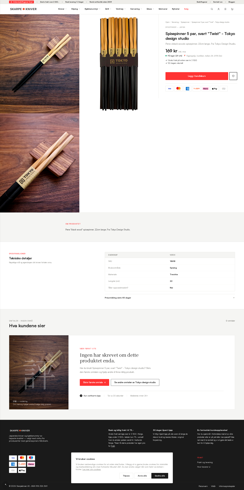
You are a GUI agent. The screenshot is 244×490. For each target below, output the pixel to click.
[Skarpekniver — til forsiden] (29, 430)
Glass (149, 9)
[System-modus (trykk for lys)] (225, 9)
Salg (186, 9)
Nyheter (176, 9)
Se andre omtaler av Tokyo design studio (135, 382)
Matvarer (163, 9)
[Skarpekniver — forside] (23, 9)
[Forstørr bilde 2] (154, 18)
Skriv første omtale (93, 382)
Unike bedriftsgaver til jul (22, 2)
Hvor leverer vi (203, 467)
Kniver (61, 9)
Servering (135, 9)
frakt (113, 446)
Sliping (74, 9)
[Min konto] (218, 9)
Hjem (167, 22)
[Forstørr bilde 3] (75, 117)
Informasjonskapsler (227, 486)
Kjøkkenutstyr (91, 9)
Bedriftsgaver (202, 2)
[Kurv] (232, 9)
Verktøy (119, 9)
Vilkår (213, 486)
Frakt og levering (205, 462)
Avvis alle (142, 475)
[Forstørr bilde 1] (75, 18)
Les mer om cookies (91, 469)
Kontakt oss (217, 2)
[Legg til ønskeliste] (233, 76)
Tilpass (126, 475)
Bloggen (232, 2)
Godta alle (160, 475)
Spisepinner (185, 22)
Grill (107, 9)
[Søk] (212, 9)
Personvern (203, 486)
